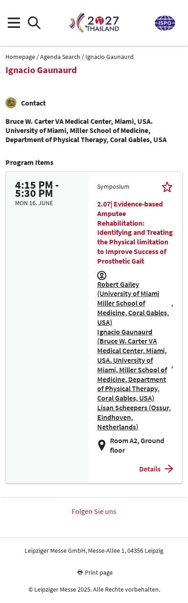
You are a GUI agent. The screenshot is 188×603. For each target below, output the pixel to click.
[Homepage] (93, 23)
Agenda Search (60, 57)
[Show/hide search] (34, 23)
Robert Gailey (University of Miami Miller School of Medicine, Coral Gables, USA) (133, 303)
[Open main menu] (13, 23)
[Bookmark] (167, 186)
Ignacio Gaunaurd (109, 57)
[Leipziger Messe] (164, 23)
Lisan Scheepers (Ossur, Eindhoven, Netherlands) (134, 417)
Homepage (20, 57)
